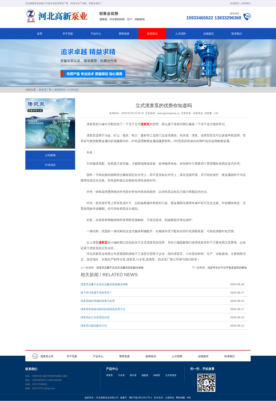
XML (189, 397)
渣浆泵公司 (47, 356)
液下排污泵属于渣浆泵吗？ (96, 292)
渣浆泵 (109, 375)
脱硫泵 (145, 375)
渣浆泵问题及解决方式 (94, 325)
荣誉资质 (124, 33)
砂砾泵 (156, 375)
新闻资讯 (152, 33)
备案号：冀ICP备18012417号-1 (136, 397)
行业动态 (73, 89)
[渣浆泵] (86, 16)
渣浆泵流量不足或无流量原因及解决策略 (120, 267)
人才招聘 (180, 33)
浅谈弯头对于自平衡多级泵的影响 (227, 267)
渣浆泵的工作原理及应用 (95, 317)
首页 (39, 33)
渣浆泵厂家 (45, 89)
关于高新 (68, 33)
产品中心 (96, 33)
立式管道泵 (170, 375)
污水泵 (121, 375)
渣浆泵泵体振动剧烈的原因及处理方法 (103, 309)
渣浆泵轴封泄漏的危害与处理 (98, 300)
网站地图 (180, 397)
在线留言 (234, 3)
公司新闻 (50, 155)
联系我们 (246, 3)
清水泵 (133, 375)
